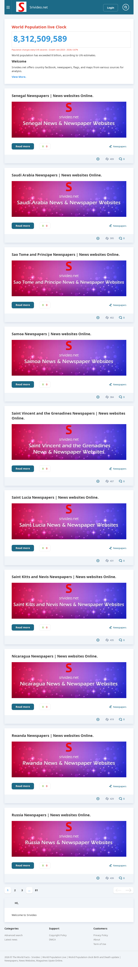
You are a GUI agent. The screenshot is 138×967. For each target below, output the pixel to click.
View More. (19, 77)
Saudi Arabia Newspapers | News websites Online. (57, 175)
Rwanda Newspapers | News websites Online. (53, 735)
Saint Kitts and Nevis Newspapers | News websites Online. (64, 576)
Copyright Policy (58, 935)
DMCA (52, 939)
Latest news (10, 939)
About (96, 939)
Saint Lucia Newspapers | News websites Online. (55, 497)
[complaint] (98, 159)
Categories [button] (11, 928)
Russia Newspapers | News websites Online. (51, 815)
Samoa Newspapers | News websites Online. (51, 333)
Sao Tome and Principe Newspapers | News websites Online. (66, 254)
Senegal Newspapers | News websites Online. (52, 95)
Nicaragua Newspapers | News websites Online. (55, 656)
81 (36, 890)
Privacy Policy (100, 935)
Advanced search (13, 935)
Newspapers (119, 146)
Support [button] (54, 928)
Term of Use (99, 944)
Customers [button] (100, 928)
